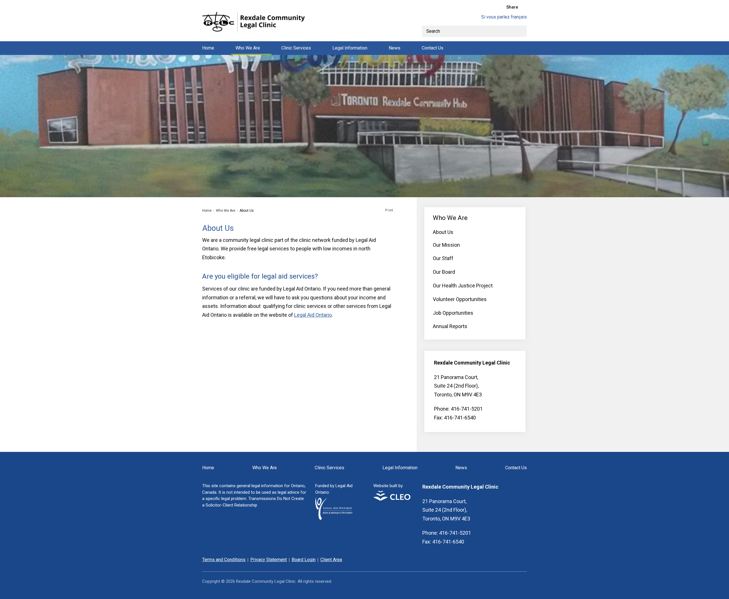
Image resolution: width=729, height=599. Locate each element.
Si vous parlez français (504, 17)
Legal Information (349, 48)
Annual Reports (450, 326)
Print (389, 210)
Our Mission (446, 245)
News (394, 48)
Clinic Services (296, 48)
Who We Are (248, 48)
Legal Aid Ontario (313, 315)
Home (208, 48)
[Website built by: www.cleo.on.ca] (391, 499)
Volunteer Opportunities (460, 299)
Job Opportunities (453, 313)
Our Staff (443, 258)
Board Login (304, 559)
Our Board (444, 272)
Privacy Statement (268, 559)
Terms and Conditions (223, 559)
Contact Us (432, 48)
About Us (443, 232)
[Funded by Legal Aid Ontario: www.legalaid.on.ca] (333, 518)
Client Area (331, 559)
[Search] (521, 31)
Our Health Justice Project (463, 286)
